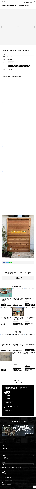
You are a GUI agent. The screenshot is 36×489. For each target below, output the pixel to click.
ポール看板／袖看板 (16, 369)
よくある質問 (4, 464)
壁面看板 (14, 350)
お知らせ (6, 467)
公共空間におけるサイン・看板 (6, 459)
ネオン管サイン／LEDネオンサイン (30, 304)
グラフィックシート (28, 305)
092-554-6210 (21, 2)
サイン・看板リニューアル (5, 457)
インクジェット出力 (19, 350)
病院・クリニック (11, 62)
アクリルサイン (10, 65)
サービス (3, 455)
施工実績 (3, 462)
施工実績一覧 (18, 278)
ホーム (3, 445)
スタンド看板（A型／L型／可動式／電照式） (22, 66)
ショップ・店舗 (3, 303)
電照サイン (20, 305)
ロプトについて (4, 448)
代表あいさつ (3, 450)
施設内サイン (33, 305)
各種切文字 (8, 305)
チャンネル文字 (10, 66)
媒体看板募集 (13, 467)
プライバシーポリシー (19, 467)
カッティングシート (3, 305)
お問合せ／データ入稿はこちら (28, 2)
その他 (26, 324)
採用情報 (3, 467)
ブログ (9, 467)
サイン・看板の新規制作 (5, 458)
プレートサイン (15, 370)
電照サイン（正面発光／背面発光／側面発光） (21, 65)
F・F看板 (27, 369)
